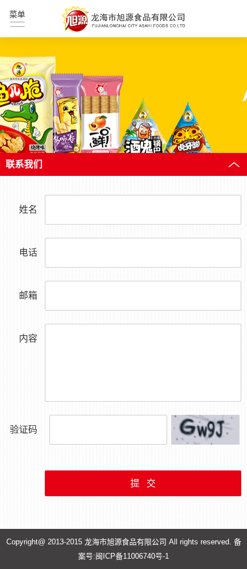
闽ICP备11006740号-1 (132, 556)
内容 (28, 338)
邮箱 (28, 295)
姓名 (28, 209)
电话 (28, 252)
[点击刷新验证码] (205, 430)
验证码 (23, 429)
